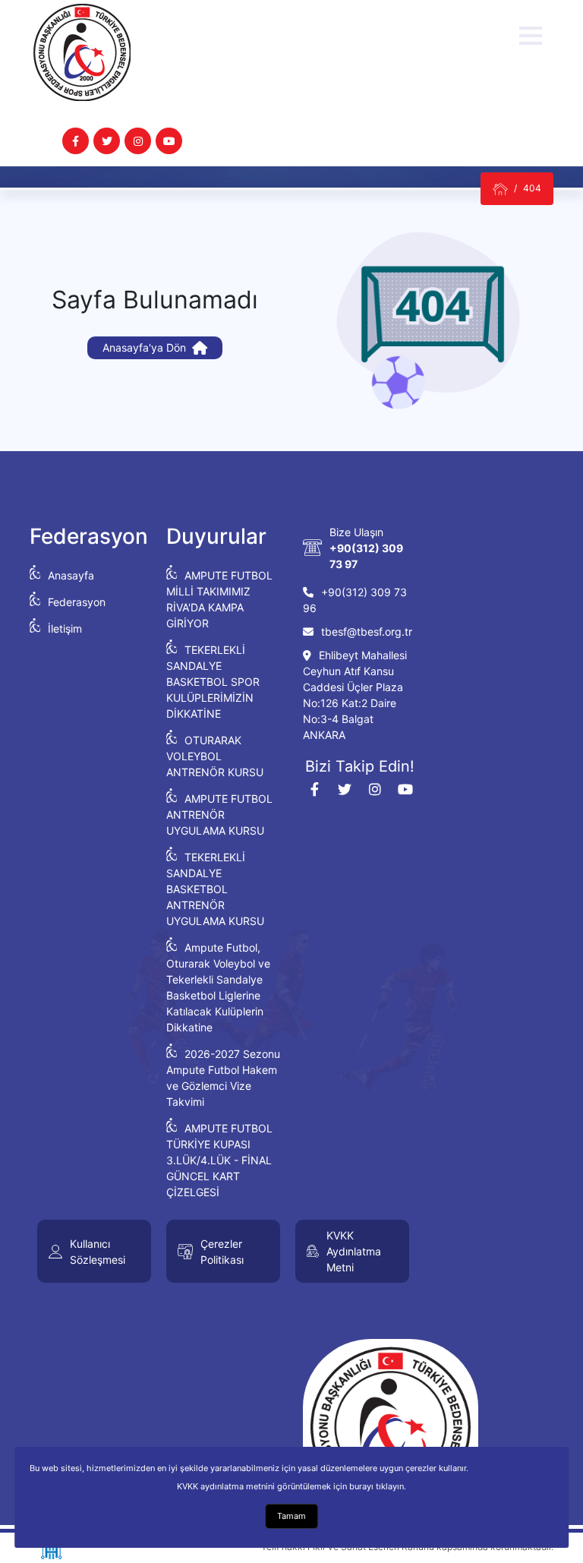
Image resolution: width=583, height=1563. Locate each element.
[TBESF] (500, 189)
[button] (530, 36)
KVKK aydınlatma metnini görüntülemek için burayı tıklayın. (291, 1486)
